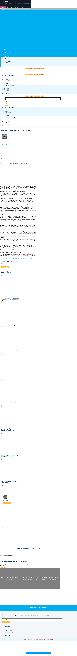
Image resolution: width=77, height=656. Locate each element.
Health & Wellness (8, 90)
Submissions (6, 56)
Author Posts (7, 503)
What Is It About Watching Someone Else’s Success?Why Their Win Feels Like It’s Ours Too (10, 299)
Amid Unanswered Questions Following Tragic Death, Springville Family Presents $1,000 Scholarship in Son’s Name (10, 429)
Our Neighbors (7, 83)
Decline (22, 7)
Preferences (16, 7)
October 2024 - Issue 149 (21, 258)
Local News (6, 92)
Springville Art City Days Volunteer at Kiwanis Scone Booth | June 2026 (10, 456)
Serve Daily (6, 49)
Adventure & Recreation (9, 85)
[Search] (6, 105)
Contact (6, 55)
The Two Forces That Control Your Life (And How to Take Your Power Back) (10, 377)
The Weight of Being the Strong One (9, 325)
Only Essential (9, 7)
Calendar (6, 53)
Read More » (3, 301)
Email (2, 263)
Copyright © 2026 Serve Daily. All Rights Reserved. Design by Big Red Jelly (38, 639)
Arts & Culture (7, 86)
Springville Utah (30, 258)
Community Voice (8, 88)
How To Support (7, 52)
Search (6, 101)
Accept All (3, 7)
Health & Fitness (12, 258)
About (5, 51)
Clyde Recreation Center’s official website (23, 255)
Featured (6, 258)
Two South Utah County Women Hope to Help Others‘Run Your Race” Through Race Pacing (10, 351)
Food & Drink (7, 89)
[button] (18, 149)
